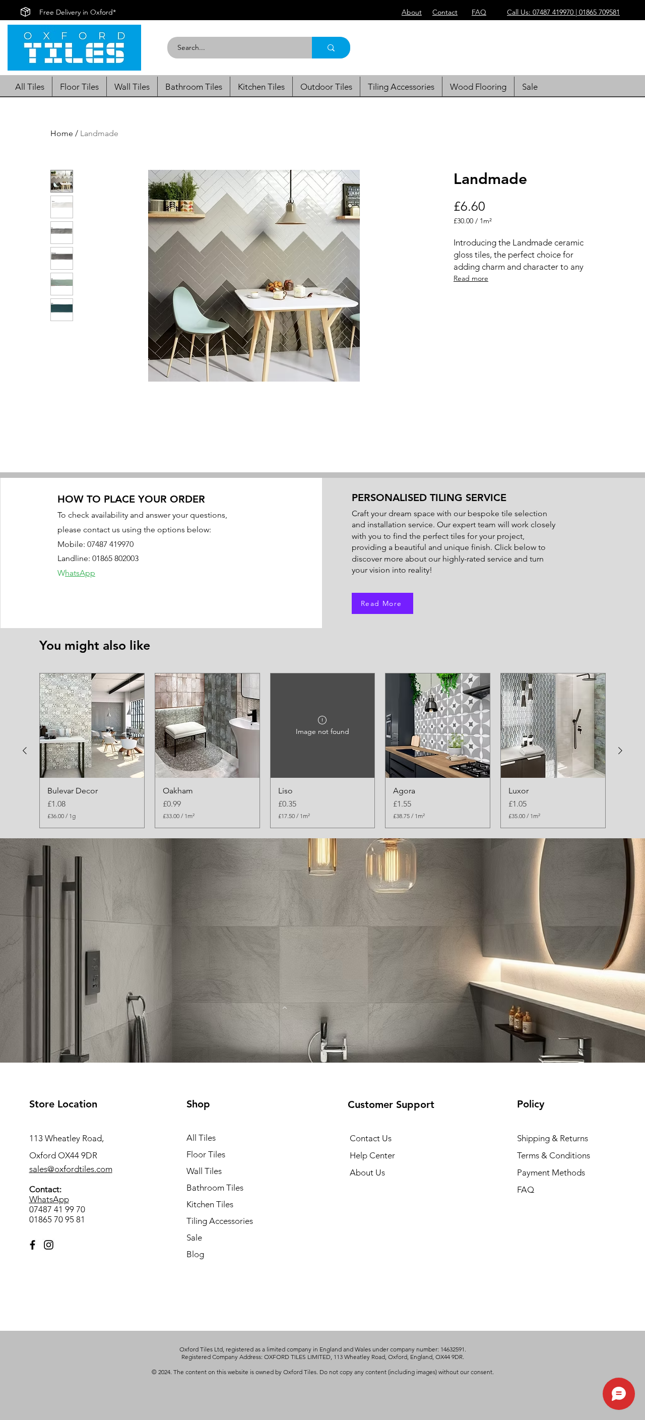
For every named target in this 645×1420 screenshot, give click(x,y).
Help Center (372, 1155)
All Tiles (201, 1138)
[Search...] (331, 47)
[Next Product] (620, 751)
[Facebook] (32, 1245)
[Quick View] (92, 725)
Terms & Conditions (553, 1155)
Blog (195, 1254)
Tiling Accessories (219, 1221)
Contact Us (371, 1138)
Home (61, 133)
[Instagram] (48, 1245)
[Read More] (284, 1007)
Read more (471, 278)
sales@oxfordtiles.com (70, 1169)
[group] (322, 750)
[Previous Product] (25, 751)
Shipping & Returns (552, 1138)
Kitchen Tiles (209, 1204)
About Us (367, 1172)
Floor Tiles (205, 1154)
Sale (194, 1237)
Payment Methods (552, 1172)
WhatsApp (49, 1199)
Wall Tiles (204, 1171)
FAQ (525, 1190)
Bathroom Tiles (214, 1188)
